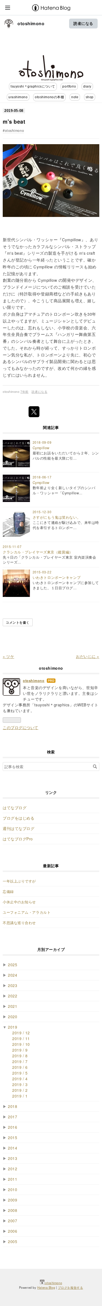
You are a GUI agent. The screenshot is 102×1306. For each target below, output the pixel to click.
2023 (12, 985)
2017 (12, 1116)
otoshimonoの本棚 (49, 97)
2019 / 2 (19, 1090)
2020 (12, 1016)
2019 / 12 (21, 1032)
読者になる (83, 23)
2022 (12, 996)
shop (90, 97)
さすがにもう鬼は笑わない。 (57, 517)
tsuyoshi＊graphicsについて (33, 86)
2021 (12, 1006)
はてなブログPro (18, 838)
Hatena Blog (46, 1287)
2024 (12, 975)
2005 (12, 1241)
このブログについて (20, 727)
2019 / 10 (21, 1044)
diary (87, 86)
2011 (12, 1179)
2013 (12, 1158)
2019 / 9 (19, 1050)
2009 (12, 1200)
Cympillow (41, 447)
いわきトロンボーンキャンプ (57, 577)
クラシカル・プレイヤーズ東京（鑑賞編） (38, 552)
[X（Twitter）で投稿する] (34, 411)
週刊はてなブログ (18, 828)
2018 (12, 1106)
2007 (12, 1220)
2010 (12, 1189)
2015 (12, 1137)
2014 (12, 1148)
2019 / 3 (19, 1084)
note (74, 97)
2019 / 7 (19, 1061)
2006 (12, 1231)
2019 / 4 (19, 1078)
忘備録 (8, 891)
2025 (12, 964)
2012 (12, 1168)
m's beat (14, 121)
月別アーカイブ (51, 949)
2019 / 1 (19, 1096)
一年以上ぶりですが (19, 881)
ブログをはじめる (18, 818)
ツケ (8, 656)
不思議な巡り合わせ (19, 922)
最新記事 (51, 865)
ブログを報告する (70, 1287)
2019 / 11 (21, 1038)
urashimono (18, 97)
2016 (12, 1127)
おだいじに (87, 656)
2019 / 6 (19, 1067)
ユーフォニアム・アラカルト (27, 912)
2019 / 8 (19, 1055)
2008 (12, 1210)
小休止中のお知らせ (19, 901)
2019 (12, 1027)
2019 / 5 (19, 1073)
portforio (69, 86)
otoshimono (31, 23)
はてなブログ (14, 807)
